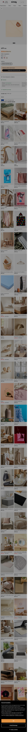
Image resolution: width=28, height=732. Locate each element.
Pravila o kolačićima (10, 715)
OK (13, 721)
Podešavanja (13, 725)
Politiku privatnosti (19, 715)
